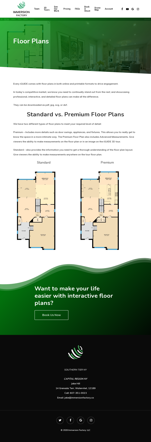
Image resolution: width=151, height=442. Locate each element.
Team (37, 9)
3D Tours (47, 9)
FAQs (77, 9)
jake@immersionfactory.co (79, 397)
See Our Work (56, 9)
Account (109, 9)
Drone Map (97, 9)
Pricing (66, 9)
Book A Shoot (87, 9)
